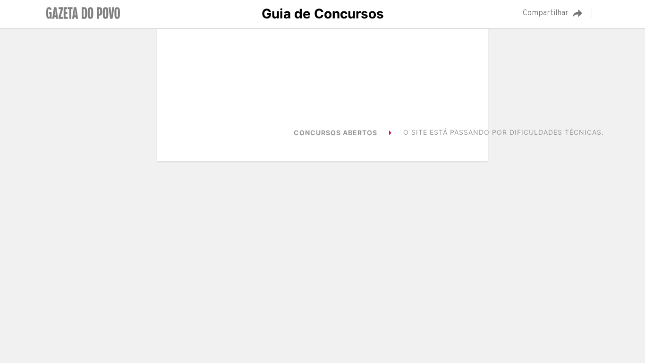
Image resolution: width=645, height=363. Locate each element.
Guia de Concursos (323, 13)
